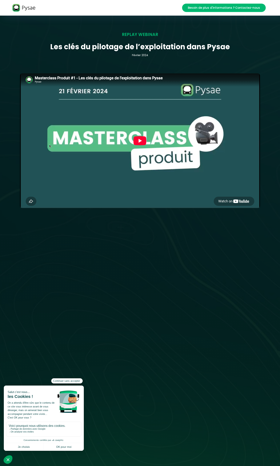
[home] (26, 8)
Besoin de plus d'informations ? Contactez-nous (224, 8)
